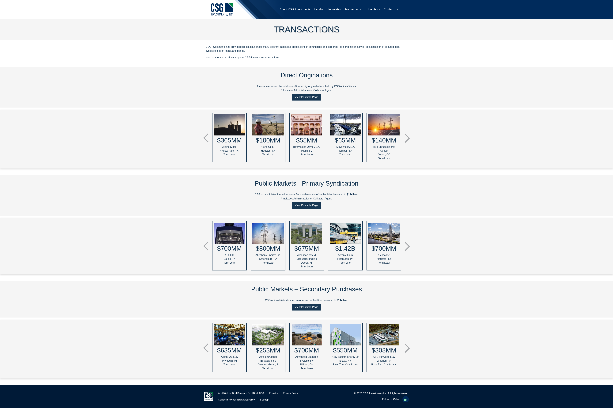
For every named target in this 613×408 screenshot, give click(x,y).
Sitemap (264, 399)
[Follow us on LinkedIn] (405, 399)
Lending (319, 9)
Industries (334, 9)
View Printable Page (306, 97)
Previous (205, 136)
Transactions (353, 9)
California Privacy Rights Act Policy (236, 399)
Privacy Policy (290, 393)
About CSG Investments (295, 9)
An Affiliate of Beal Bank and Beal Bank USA (241, 393)
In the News (372, 9)
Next (407, 140)
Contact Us (391, 9)
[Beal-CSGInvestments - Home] (222, 9)
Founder (273, 393)
